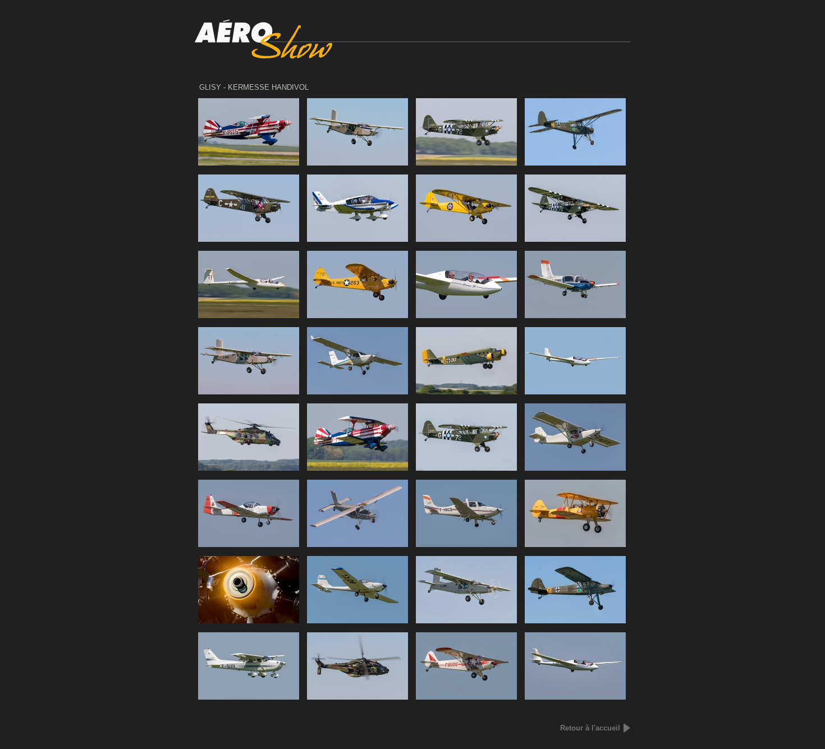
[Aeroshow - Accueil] (413, 56)
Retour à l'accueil (590, 728)
